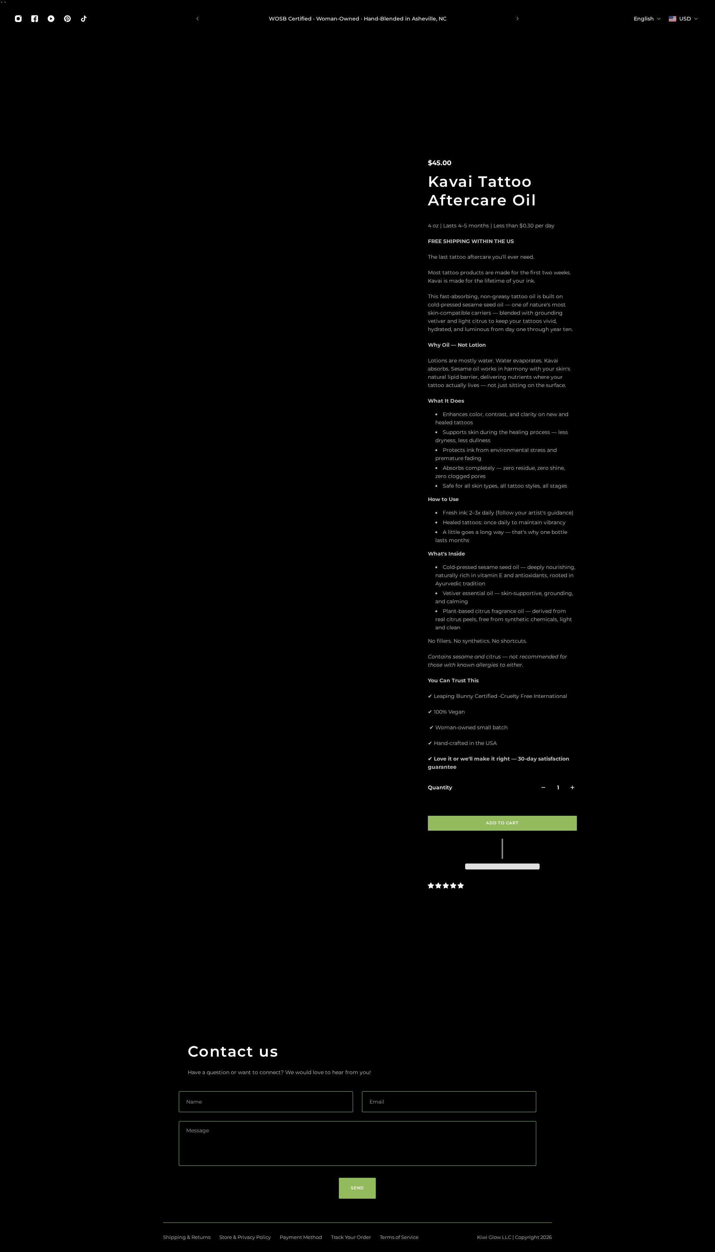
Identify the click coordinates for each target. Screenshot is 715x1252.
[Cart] (700, 69)
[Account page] (691, 69)
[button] (502, 849)
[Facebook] (34, 18)
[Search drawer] (682, 69)
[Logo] (51, 69)
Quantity (440, 787)
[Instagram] (18, 18)
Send (357, 1188)
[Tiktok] (84, 18)
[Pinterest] (67, 18)
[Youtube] (51, 18)
